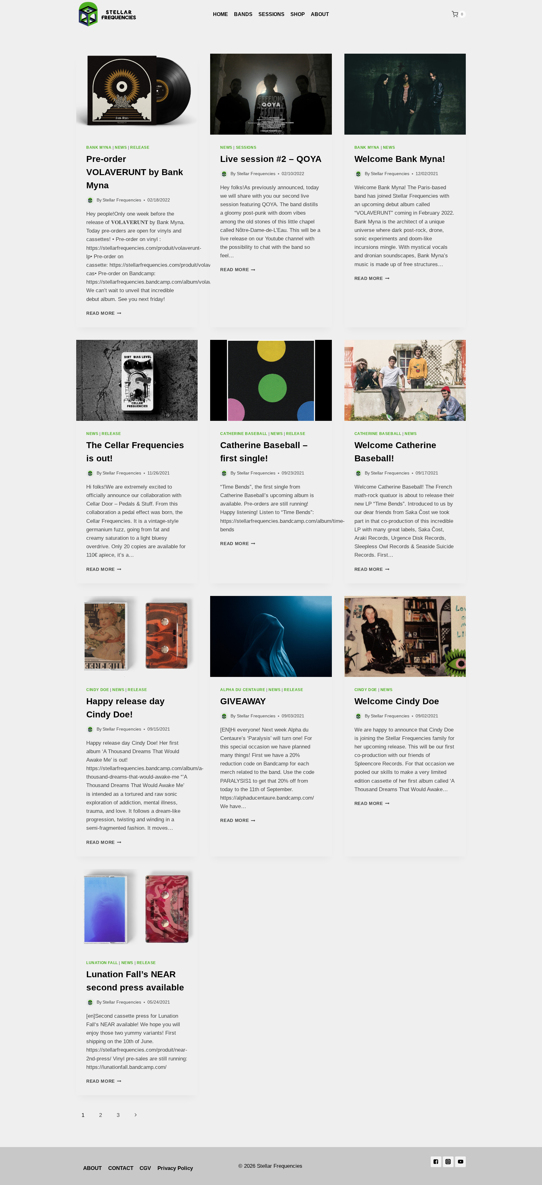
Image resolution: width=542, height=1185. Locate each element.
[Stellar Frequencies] (107, 14)
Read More (100, 313)
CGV (145, 1168)
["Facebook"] (436, 1161)
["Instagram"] (448, 1161)
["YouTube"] (460, 1161)
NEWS (121, 147)
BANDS (243, 14)
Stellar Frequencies (122, 200)
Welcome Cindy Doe (396, 701)
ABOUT (320, 14)
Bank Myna (98, 147)
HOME (220, 14)
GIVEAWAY (243, 701)
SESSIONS (271, 14)
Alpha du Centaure (242, 690)
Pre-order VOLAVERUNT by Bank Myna (134, 172)
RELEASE (139, 147)
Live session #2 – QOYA (270, 159)
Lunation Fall (102, 963)
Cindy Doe (97, 690)
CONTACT (120, 1168)
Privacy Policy (175, 1168)
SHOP (297, 14)
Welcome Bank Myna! (399, 159)
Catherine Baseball (243, 434)
